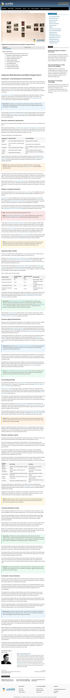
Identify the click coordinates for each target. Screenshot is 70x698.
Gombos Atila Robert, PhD (25, 653)
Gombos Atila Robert (7, 48)
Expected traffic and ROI (12, 60)
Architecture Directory (53, 18)
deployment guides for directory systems (23, 345)
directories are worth (25, 192)
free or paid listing (33, 365)
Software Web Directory (54, 39)
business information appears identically (30, 411)
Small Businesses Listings (54, 41)
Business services (52, 25)
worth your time (11, 228)
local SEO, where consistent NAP (38, 412)
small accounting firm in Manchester (17, 301)
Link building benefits (11, 63)
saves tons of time (29, 166)
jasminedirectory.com (29, 485)
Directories (6, 11)
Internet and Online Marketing (55, 30)
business (13, 90)
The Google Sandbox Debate (39, 671)
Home (2, 11)
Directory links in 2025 (6, 388)
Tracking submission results (13, 66)
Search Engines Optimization (55, 35)
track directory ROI (13, 312)
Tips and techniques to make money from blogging (56, 65)
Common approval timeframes (13, 61)
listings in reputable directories (13, 217)
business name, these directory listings (37, 405)
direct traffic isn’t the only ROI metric (23, 265)
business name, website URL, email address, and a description (30, 127)
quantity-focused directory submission (16, 222)
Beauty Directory (52, 21)
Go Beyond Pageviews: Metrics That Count (57, 51)
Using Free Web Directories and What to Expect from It (16, 53)
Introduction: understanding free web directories (17, 55)
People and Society (53, 32)
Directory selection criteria (12, 65)
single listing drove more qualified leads (31, 331)
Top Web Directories (53, 42)
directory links (24, 382)
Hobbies (50, 27)
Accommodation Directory (54, 16)
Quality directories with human (17, 328)
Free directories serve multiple (7, 95)
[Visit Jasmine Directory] (7, 5)
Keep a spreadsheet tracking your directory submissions (17, 370)
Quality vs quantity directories (13, 58)
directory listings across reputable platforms (19, 114)
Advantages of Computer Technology (55, 81)
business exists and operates (19, 268)
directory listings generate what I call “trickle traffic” (16, 258)
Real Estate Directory (53, 34)
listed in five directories (24, 234)
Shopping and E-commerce (54, 37)
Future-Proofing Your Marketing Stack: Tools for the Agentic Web (23, 680)
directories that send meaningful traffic (24, 259)
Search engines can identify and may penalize (15, 215)
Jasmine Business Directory (22, 663)
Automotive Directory (53, 20)
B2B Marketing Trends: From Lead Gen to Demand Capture (7, 680)
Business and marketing (54, 23)
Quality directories (5, 197)
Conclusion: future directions (13, 68)
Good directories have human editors (17, 201)
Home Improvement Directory (55, 28)
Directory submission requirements (14, 56)
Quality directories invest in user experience (13, 208)
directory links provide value (22, 403)
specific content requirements (20, 181)
